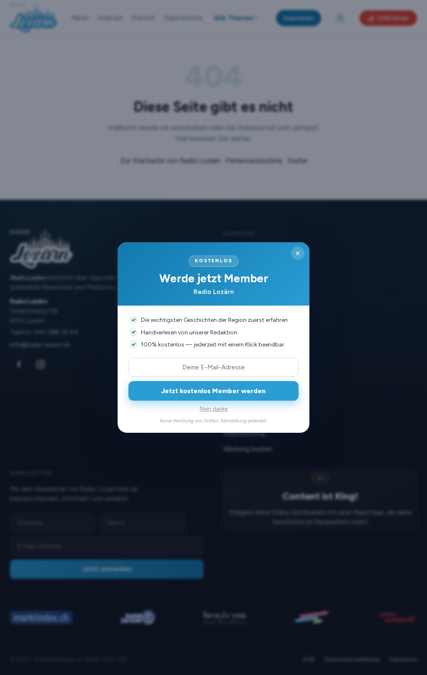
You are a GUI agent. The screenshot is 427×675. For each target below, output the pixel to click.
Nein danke (214, 409)
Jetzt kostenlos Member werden (213, 391)
